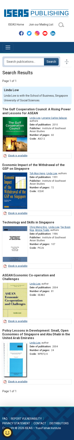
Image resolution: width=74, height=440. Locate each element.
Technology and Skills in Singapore (28, 222)
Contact (40, 423)
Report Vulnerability (26, 418)
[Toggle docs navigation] (67, 61)
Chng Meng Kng (38, 227)
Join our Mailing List (41, 24)
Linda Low (35, 118)
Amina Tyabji (42, 230)
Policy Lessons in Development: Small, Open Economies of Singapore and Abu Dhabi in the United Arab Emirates (36, 334)
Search (51, 62)
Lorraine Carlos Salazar (54, 118)
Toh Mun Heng (37, 173)
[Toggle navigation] (7, 47)
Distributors (59, 423)
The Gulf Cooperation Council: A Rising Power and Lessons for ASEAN (36, 111)
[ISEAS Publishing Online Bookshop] (37, 13)
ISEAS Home (16, 24)
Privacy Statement (16, 423)
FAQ (4, 418)
